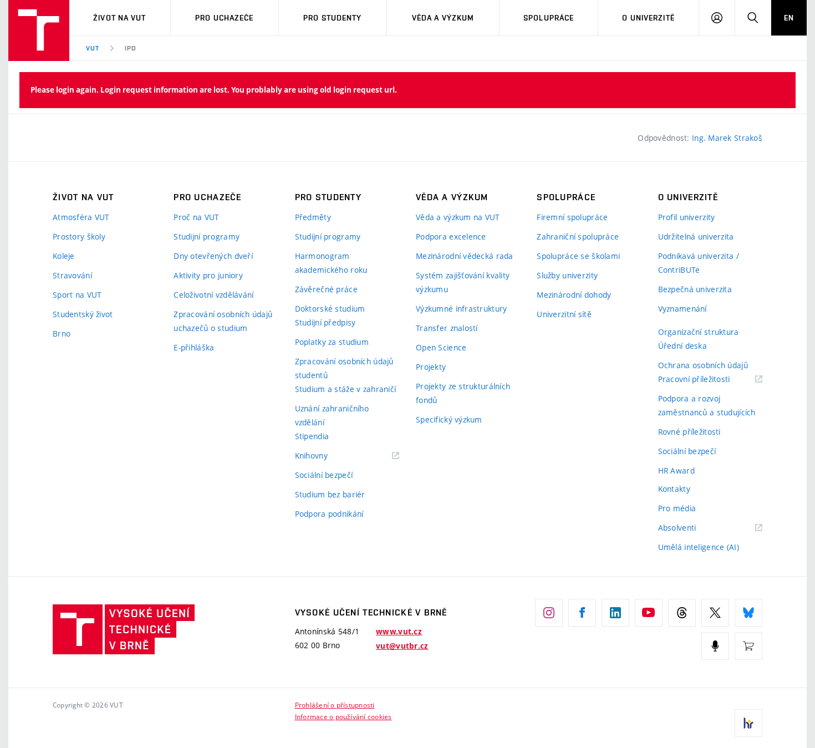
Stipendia (312, 436)
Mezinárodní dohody (574, 294)
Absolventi (691, 528)
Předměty (313, 217)
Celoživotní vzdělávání (213, 294)
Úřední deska (682, 345)
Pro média (677, 508)
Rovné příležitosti (689, 431)
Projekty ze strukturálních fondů (463, 393)
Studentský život (83, 314)
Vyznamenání (682, 308)
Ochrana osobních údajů (703, 365)
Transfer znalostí (447, 328)
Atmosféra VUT (81, 217)
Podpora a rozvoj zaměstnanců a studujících (707, 405)
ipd (130, 48)
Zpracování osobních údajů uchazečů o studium (223, 321)
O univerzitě (648, 17)
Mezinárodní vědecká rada (464, 256)
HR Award (676, 470)
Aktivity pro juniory (208, 275)
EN (789, 17)
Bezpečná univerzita (695, 289)
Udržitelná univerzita (696, 236)
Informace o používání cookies (343, 716)
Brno (61, 333)
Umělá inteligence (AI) (698, 547)
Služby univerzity (567, 275)
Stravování (72, 275)
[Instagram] (549, 613)
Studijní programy (207, 236)
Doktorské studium (330, 308)
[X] (715, 613)
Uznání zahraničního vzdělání (332, 415)
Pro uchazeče (224, 17)
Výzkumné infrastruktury (461, 308)
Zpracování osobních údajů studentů (344, 368)
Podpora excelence (451, 236)
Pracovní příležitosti (708, 379)
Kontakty (674, 489)
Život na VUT (119, 17)
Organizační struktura (698, 332)
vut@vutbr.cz (402, 646)
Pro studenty (332, 17)
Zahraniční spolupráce (578, 236)
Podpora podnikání (329, 513)
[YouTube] (649, 613)
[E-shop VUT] (748, 646)
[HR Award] (748, 723)
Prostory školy (79, 236)
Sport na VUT (77, 294)
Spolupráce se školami (578, 256)
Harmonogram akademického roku (331, 263)
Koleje (64, 256)
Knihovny (325, 456)
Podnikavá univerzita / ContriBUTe (698, 263)
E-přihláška (194, 347)
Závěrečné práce (326, 289)
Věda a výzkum (443, 17)
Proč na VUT (196, 217)
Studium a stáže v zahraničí (345, 389)
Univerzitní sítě (564, 314)
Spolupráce (548, 17)
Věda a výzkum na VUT (458, 217)
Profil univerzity (686, 217)
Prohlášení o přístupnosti (335, 704)
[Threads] (682, 613)
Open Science (441, 347)
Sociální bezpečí (324, 475)
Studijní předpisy (325, 322)
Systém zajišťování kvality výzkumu (463, 282)
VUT (92, 48)
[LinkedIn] (615, 613)
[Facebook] (582, 613)
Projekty (431, 367)
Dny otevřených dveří (213, 256)
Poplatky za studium (332, 342)
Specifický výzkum (449, 419)
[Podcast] (715, 646)
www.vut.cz (399, 632)
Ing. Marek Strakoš (727, 138)
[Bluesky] (748, 613)
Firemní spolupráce (572, 217)
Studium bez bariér (330, 494)
